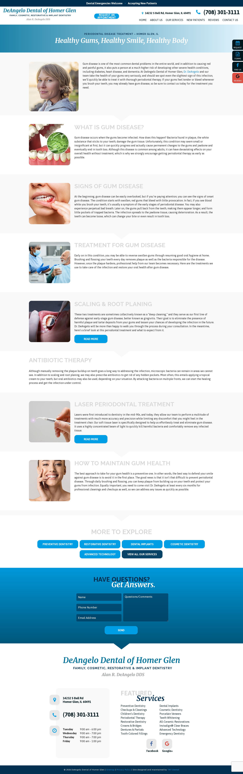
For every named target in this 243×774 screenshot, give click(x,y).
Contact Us (230, 19)
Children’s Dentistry (132, 713)
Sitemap (110, 770)
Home (143, 19)
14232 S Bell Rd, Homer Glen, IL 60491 (167, 13)
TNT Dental (173, 770)
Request (107, 16)
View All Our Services (142, 554)
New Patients (196, 19)
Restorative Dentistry (100, 544)
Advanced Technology (100, 554)
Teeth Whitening (170, 717)
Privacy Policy (124, 770)
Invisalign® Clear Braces (174, 725)
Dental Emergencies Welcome (104, 3)
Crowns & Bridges (131, 725)
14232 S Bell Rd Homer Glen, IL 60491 (77, 700)
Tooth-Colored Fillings (134, 733)
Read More (91, 338)
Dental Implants (142, 544)
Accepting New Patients (142, 3)
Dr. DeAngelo (191, 71)
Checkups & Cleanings (134, 709)
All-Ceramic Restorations (174, 721)
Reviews (213, 19)
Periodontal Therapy (133, 717)
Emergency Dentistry (172, 733)
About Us (156, 19)
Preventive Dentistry (58, 544)
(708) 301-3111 (221, 12)
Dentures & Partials (132, 729)
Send (121, 630)
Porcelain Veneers (170, 713)
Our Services (174, 19)
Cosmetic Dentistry (184, 544)
